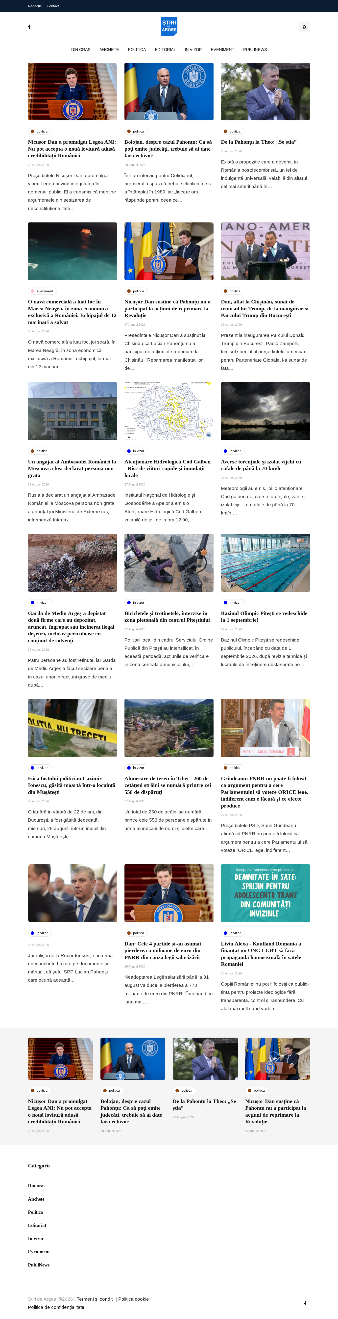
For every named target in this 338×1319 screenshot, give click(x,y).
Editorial (165, 50)
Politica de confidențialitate (56, 1307)
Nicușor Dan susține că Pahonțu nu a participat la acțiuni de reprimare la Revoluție (167, 308)
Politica (137, 50)
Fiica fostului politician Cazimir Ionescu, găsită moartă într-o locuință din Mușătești (71, 785)
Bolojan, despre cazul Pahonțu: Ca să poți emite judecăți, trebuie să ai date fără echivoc (168, 149)
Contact (53, 6)
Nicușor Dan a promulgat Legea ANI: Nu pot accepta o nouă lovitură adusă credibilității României (72, 149)
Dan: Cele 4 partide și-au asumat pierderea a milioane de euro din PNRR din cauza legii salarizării (162, 950)
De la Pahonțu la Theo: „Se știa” (259, 142)
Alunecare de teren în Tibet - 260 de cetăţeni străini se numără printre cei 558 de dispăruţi (167, 785)
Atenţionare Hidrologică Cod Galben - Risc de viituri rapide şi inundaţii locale (167, 468)
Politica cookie (133, 1299)
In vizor (193, 50)
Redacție (35, 6)
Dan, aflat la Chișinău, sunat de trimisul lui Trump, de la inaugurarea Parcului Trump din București (265, 308)
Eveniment (222, 50)
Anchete (109, 50)
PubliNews (255, 50)
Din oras (81, 50)
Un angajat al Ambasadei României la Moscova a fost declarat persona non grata (72, 468)
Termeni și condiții (96, 1299)
